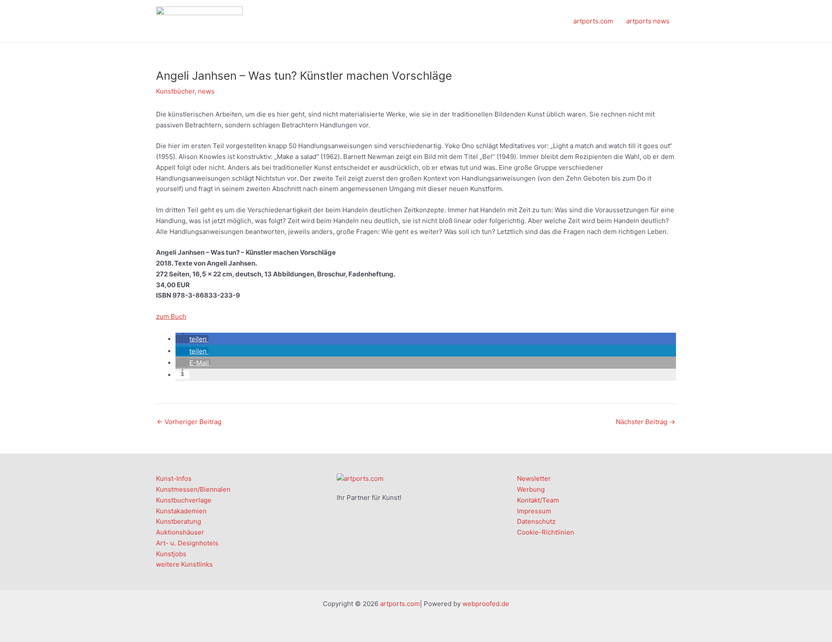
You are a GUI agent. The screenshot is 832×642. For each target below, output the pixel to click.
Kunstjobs (171, 554)
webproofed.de (485, 604)
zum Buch (171, 316)
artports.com (593, 21)
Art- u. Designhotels (187, 543)
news (206, 91)
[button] (192, 339)
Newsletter (534, 478)
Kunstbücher (175, 91)
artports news (648, 21)
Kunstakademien (181, 511)
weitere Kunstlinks (184, 564)
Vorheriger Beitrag (189, 421)
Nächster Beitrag (645, 421)
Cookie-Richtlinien (545, 532)
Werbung (531, 489)
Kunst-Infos (174, 478)
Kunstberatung (178, 521)
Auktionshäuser (180, 532)
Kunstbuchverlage (183, 500)
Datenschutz (536, 521)
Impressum (534, 511)
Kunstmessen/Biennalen (193, 489)
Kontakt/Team (538, 500)
